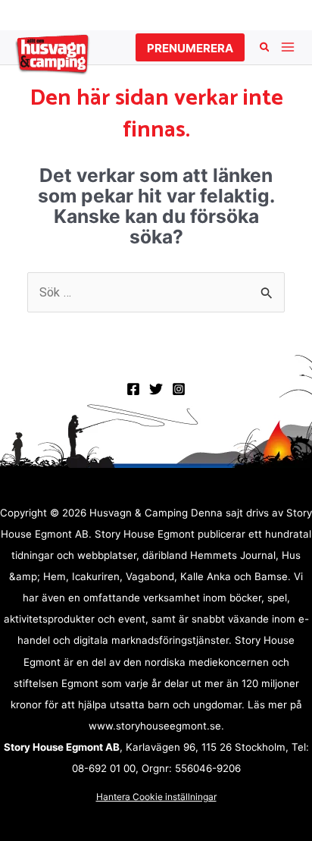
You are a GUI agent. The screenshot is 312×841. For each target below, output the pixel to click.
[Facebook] (133, 389)
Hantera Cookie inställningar (156, 796)
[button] (190, 47)
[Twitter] (156, 389)
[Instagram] (179, 389)
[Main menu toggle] (287, 47)
